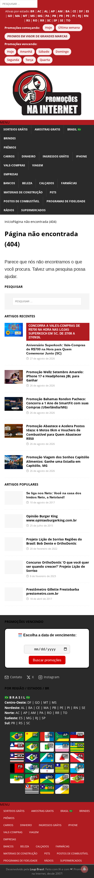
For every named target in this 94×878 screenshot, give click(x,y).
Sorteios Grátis (15, 129)
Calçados (46, 183)
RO (49, 713)
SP (43, 718)
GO (37, 702)
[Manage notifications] (84, 869)
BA (30, 707)
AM (33, 713)
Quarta (45, 60)
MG (28, 718)
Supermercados (33, 210)
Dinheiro (29, 156)
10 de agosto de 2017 (42, 502)
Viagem (37, 165)
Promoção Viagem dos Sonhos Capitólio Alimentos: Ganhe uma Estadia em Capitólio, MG (57, 461)
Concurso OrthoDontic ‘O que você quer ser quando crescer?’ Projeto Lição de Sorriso (57, 566)
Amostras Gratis (47, 129)
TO (65, 713)
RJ (36, 718)
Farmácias (69, 183)
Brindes (10, 138)
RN (75, 707)
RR (57, 713)
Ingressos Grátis (56, 156)
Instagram (51, 677)
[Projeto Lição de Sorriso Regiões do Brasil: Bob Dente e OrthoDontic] (14, 544)
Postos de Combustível (21, 201)
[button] (5, 122)
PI (68, 707)
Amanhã (26, 52)
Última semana (69, 28)
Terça (29, 60)
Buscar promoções (47, 660)
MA (46, 707)
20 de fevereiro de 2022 (43, 548)
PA (41, 713)
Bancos (9, 183)
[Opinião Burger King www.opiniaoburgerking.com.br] (14, 521)
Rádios (9, 210)
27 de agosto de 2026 (42, 358)
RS (21, 723)
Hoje (48, 28)
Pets (53, 192)
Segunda (13, 60)
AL (23, 707)
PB (54, 707)
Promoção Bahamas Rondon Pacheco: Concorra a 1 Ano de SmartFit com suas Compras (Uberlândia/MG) (57, 403)
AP (25, 713)
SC (28, 723)
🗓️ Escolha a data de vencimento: (47, 635)
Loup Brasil (37, 869)
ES (21, 718)
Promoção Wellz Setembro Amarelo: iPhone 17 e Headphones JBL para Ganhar (55, 376)
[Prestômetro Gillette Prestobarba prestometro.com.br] (14, 594)
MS (54, 702)
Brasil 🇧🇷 (74, 129)
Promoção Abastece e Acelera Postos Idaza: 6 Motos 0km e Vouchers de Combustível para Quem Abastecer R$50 (55, 432)
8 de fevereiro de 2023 (43, 576)
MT (45, 702)
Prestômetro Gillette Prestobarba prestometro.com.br (52, 591)
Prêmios (10, 147)
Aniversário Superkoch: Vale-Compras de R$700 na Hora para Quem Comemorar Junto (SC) (55, 339)
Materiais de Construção (23, 192)
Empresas (11, 174)
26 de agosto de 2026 (42, 385)
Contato (16, 677)
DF (29, 702)
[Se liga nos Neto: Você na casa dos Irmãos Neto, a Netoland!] (14, 498)
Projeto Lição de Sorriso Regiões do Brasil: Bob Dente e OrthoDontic (54, 541)
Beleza (27, 183)
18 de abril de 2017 (41, 598)
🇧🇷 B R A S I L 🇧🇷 (17, 697)
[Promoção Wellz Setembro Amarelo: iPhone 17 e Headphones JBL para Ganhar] (14, 377)
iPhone (81, 156)
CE (38, 707)
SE (83, 707)
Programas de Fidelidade (66, 201)
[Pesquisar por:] (18, 3)
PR (13, 723)
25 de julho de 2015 (41, 525)
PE (61, 707)
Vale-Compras (14, 165)
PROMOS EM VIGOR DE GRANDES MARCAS (37, 36)
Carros (9, 156)
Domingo (62, 52)
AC (18, 713)
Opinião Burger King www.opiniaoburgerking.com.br (51, 518)
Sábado (44, 52)
